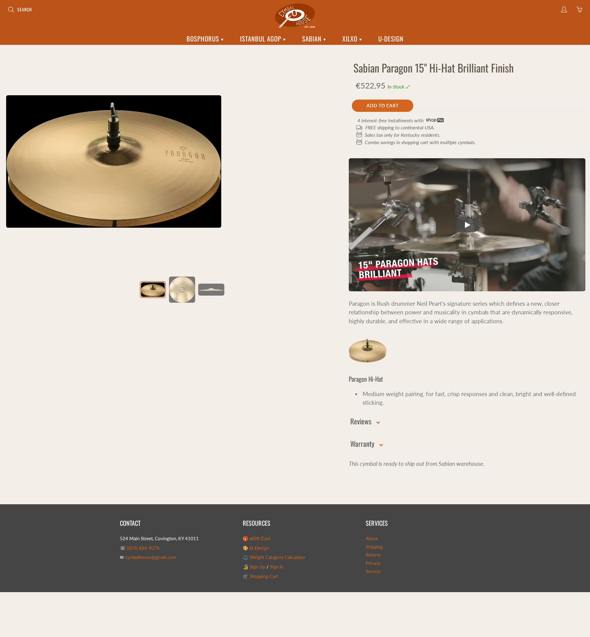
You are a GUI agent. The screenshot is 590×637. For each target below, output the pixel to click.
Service (373, 571)
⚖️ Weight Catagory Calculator (274, 557)
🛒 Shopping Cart (260, 576)
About (372, 538)
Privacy (373, 563)
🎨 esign (256, 548)
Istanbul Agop (261, 38)
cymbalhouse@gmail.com (150, 557)
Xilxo (350, 38)
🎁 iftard (256, 538)
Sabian (312, 38)
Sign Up (257, 566)
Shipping (374, 546)
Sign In (276, 566)
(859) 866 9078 (143, 548)
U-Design (390, 38)
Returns (373, 554)
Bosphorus (204, 38)
